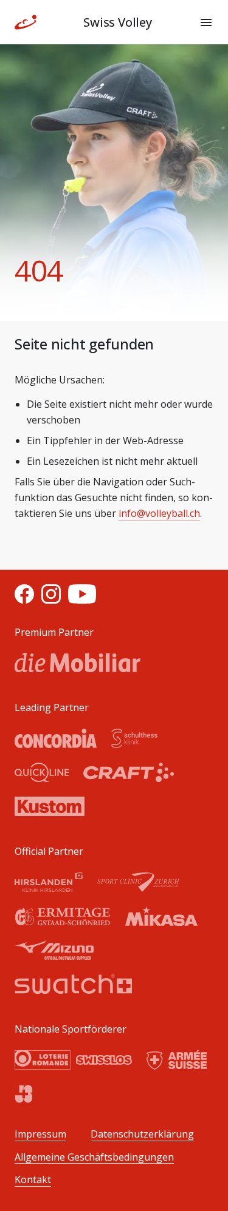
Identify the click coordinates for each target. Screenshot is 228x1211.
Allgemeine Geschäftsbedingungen (94, 1157)
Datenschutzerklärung (142, 1134)
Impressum (40, 1134)
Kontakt (33, 1179)
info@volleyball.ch (159, 513)
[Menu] (206, 22)
